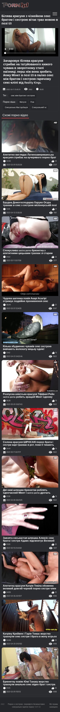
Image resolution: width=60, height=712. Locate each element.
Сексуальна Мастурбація (16, 107)
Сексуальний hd (39, 107)
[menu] (55, 14)
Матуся (23, 102)
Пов (32, 102)
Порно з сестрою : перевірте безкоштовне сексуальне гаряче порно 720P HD (26, 705)
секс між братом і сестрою (23, 96)
